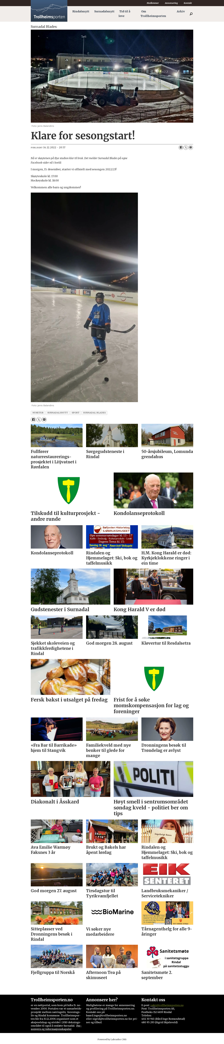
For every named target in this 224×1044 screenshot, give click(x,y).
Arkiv (181, 11)
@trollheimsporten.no (170, 1005)
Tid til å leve (124, 14)
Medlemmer (153, 3)
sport (76, 412)
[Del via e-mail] (190, 147)
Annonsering (171, 3)
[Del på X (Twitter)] (185, 147)
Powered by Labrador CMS (112, 1039)
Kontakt (188, 3)
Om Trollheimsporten (153, 14)
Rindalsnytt (80, 11)
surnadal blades (94, 412)
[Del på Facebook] (181, 147)
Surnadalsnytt (104, 11)
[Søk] (191, 14)
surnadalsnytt (57, 412)
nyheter (38, 412)
